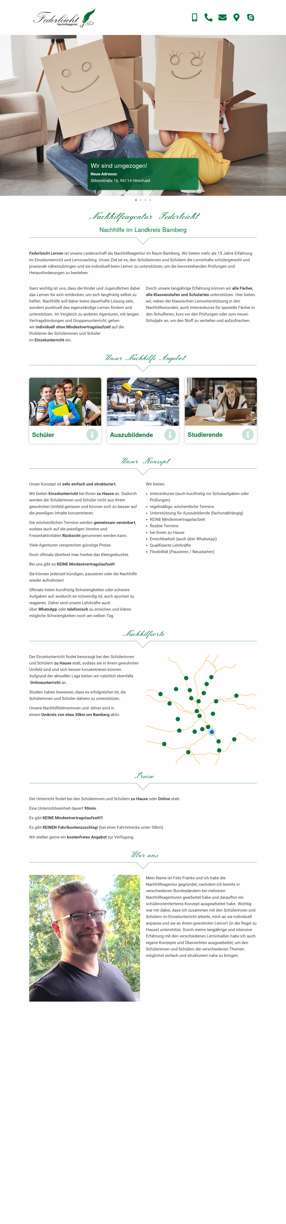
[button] (136, 200)
